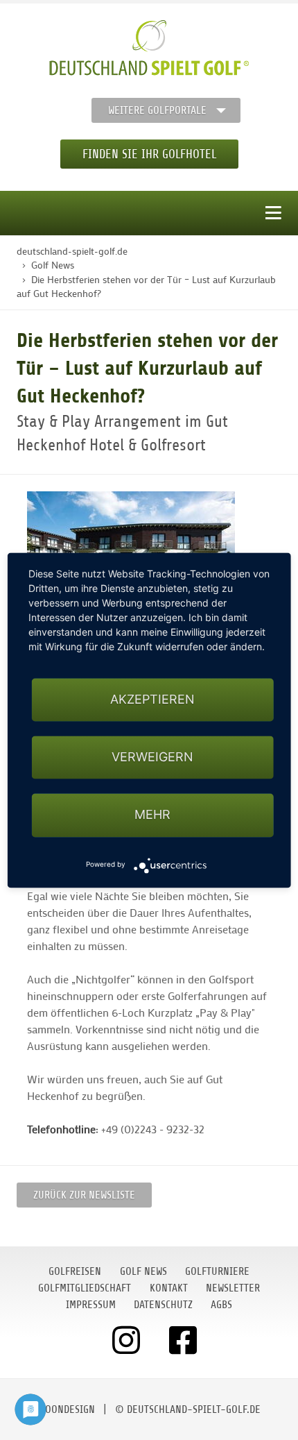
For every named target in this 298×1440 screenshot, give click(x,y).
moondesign (66, 1409)
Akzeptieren (152, 699)
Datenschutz (163, 1304)
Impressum (91, 1304)
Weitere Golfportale (157, 110)
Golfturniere (217, 1271)
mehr (152, 815)
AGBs (221, 1304)
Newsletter (233, 1288)
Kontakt (169, 1288)
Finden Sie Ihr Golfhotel (149, 154)
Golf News (143, 1271)
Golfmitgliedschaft (84, 1288)
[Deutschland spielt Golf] (149, 48)
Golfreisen (75, 1271)
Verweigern (152, 757)
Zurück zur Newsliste (84, 1195)
